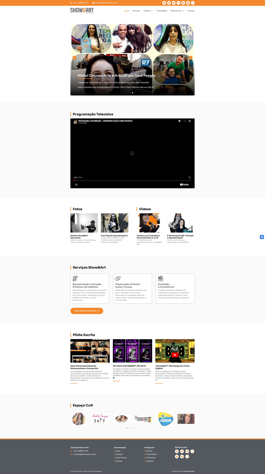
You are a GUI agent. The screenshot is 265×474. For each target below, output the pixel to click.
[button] (74, 58)
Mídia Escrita (176, 11)
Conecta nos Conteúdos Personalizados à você (148, 237)
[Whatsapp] (193, 3)
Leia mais (73, 383)
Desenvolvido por (183, 471)
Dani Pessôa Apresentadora (114, 236)
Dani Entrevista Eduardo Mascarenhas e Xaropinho (84, 367)
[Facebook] (164, 3)
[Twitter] (169, 3)
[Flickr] (188, 3)
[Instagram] (178, 3)
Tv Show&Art (161, 11)
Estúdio (147, 11)
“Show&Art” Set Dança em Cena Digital (172, 367)
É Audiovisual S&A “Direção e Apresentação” (180, 237)
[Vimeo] (183, 3)
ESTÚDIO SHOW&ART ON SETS (129, 366)
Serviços (136, 11)
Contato (191, 11)
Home (126, 11)
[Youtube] (174, 3)
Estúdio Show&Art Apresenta (79, 237)
